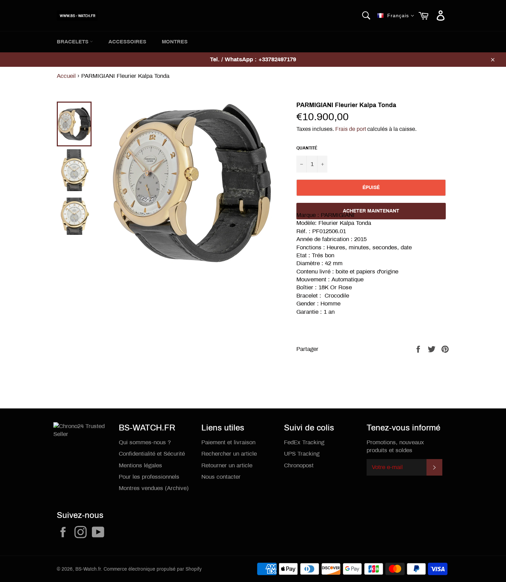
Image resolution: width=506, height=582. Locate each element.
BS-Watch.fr (88, 569)
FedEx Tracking (304, 442)
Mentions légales (140, 465)
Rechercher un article (229, 453)
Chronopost (299, 465)
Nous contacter (221, 477)
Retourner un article (226, 465)
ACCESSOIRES (127, 41)
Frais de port (350, 129)
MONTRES (175, 41)
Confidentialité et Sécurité (152, 453)
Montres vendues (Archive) (154, 488)
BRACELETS (73, 41)
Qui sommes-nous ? (145, 442)
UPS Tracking (301, 453)
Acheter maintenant (371, 211)
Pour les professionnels (149, 477)
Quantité (306, 148)
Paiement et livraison (228, 442)
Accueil (66, 76)
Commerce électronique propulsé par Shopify (153, 569)
